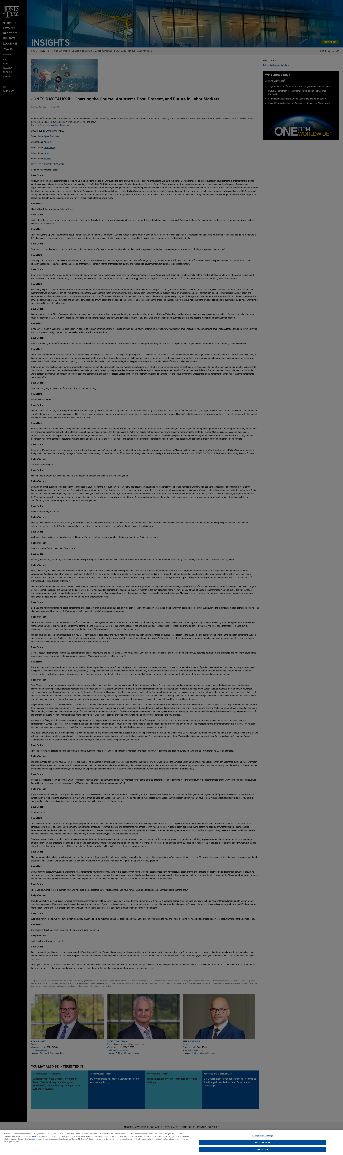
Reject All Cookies (262, 1143)
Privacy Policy (29, 1136)
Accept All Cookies (262, 1149)
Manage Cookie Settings (262, 1136)
